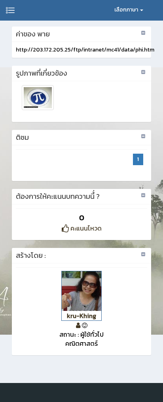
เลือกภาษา (126, 10)
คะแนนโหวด (85, 228)
